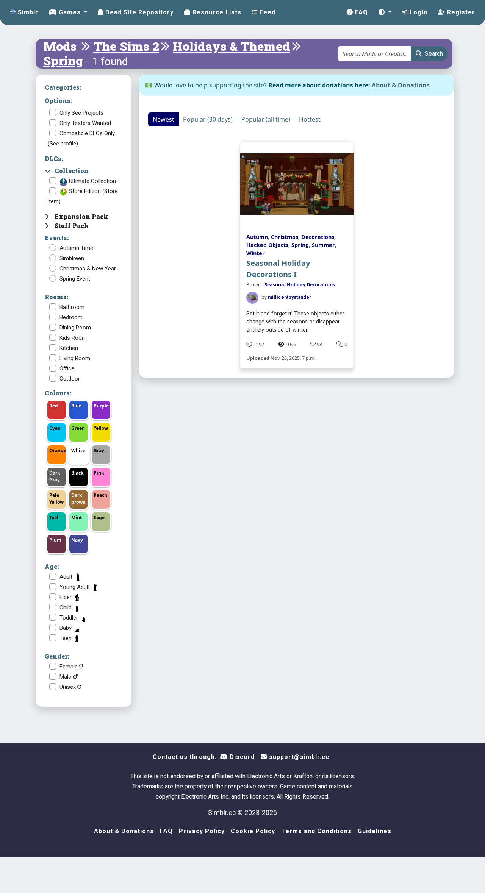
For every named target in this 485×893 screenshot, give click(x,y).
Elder (66, 597)
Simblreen (71, 258)
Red (53, 406)
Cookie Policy (253, 831)
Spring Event (74, 278)
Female (69, 666)
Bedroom (71, 317)
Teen (66, 638)
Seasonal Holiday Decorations (299, 284)
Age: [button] (52, 566)
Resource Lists (216, 12)
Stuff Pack (72, 225)
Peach (100, 495)
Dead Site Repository (138, 12)
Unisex (68, 687)
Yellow (101, 428)
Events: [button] (57, 238)
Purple (101, 406)
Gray (99, 450)
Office (66, 368)
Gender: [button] (57, 656)
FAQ (360, 12)
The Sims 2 (126, 46)
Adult (66, 576)
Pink (99, 473)
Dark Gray (54, 476)
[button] (384, 12)
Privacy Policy (202, 831)
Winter (255, 253)
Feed (266, 12)
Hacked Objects (267, 244)
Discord (241, 756)
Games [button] (70, 12)
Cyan (55, 428)
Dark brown (78, 498)
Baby (66, 627)
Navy (77, 540)
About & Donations (401, 85)
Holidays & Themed (231, 46)
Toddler (69, 617)
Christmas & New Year (87, 268)
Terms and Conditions (316, 831)
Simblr (27, 12)
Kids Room (73, 337)
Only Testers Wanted (85, 123)
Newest (163, 119)
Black (77, 473)
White (78, 450)
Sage (99, 517)
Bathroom (71, 307)
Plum (55, 540)
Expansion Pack (81, 216)
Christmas (284, 236)
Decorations (317, 236)
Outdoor (69, 378)
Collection (72, 171)
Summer (323, 244)
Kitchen (68, 348)
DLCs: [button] (54, 158)
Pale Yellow (56, 498)
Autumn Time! (77, 248)
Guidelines (374, 831)
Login (417, 12)
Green (78, 428)
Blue (76, 406)
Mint (76, 517)
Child (66, 607)
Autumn (257, 236)
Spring (63, 60)
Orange (57, 450)
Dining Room (75, 327)
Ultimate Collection (91, 181)
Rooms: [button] (56, 297)
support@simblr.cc (298, 756)
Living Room (74, 358)
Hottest (310, 119)
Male (66, 676)
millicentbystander (289, 297)
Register (460, 12)
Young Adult (75, 587)
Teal (53, 517)
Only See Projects (81, 112)
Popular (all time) (265, 119)
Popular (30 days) (208, 119)
